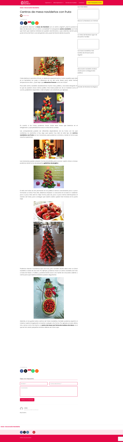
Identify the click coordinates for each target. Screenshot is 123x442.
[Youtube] (30, 432)
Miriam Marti (26, 15)
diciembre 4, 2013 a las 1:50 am (31, 409)
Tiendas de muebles (71, 2)
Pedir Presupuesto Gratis (95, 2)
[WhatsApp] (33, 23)
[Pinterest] (34, 432)
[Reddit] (37, 23)
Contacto (81, 2)
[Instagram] (27, 432)
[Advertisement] (49, 45)
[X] (25, 23)
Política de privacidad (25, 437)
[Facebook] (21, 23)
